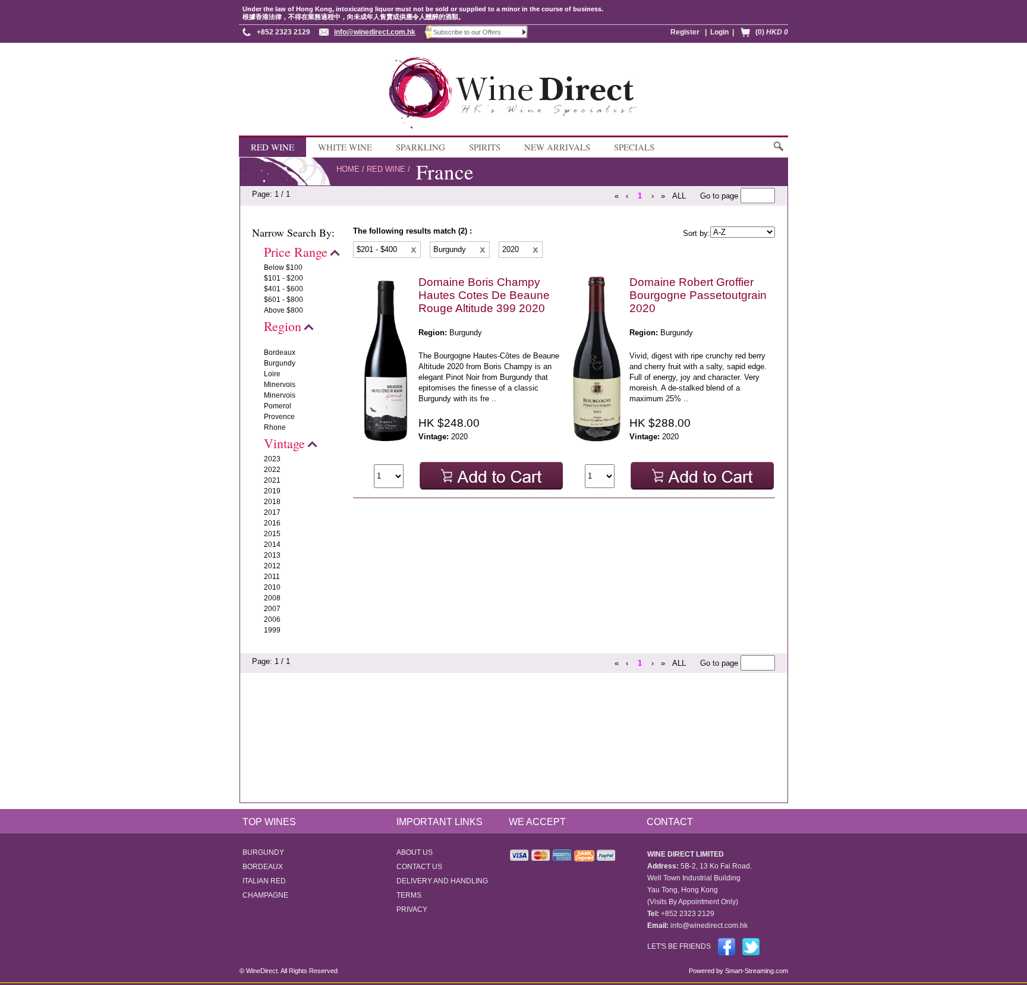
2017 (272, 512)
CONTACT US (419, 867)
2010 (272, 587)
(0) (771, 32)
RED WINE (272, 147)
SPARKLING (420, 147)
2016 (272, 523)
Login (719, 32)
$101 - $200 (283, 278)
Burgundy (279, 363)
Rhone (275, 427)
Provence (279, 417)
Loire (272, 374)
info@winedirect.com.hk (374, 32)
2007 (272, 609)
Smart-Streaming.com (755, 970)
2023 (272, 459)
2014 (272, 544)
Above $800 (283, 310)
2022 (272, 469)
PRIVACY (411, 909)
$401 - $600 (283, 289)
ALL (679, 195)
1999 (272, 630)
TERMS (408, 895)
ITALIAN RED (264, 881)
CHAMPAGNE (265, 895)
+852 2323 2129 (283, 32)
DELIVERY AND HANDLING (442, 881)
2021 (272, 480)
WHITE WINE (345, 147)
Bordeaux (279, 352)
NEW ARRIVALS (557, 147)
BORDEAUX (262, 867)
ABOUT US (414, 852)
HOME (348, 169)
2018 (272, 502)
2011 (272, 576)
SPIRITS (484, 147)
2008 (272, 598)
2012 (272, 566)
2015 (272, 534)
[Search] (777, 152)
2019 (272, 491)
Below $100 (283, 267)
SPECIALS (634, 147)
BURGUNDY (263, 852)
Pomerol (277, 406)
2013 (272, 555)
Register (685, 32)
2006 (272, 619)
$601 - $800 (283, 299)
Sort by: (696, 233)
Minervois (279, 384)
